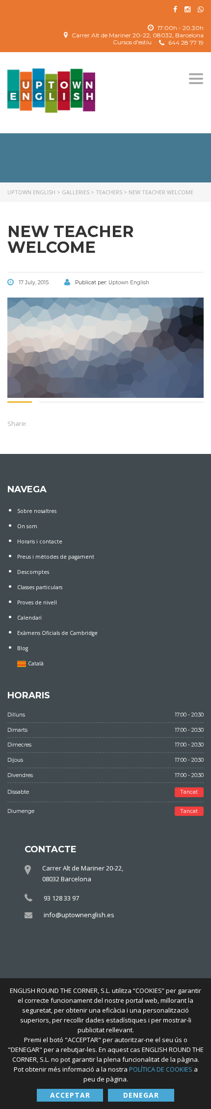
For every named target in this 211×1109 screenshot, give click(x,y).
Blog (22, 648)
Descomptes (33, 572)
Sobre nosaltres (36, 511)
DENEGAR (141, 1095)
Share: (17, 423)
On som (27, 526)
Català (36, 663)
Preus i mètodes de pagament (55, 556)
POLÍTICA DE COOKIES (161, 1069)
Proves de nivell (37, 602)
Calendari (29, 617)
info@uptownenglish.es (79, 914)
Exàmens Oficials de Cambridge (57, 632)
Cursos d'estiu (132, 42)
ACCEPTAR (70, 1095)
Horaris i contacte (39, 541)
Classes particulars (39, 587)
